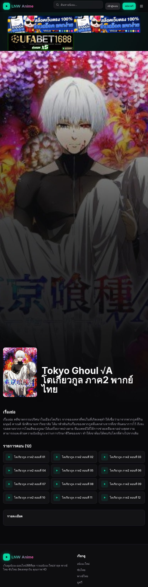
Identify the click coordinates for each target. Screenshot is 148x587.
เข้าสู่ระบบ (113, 6)
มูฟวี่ (79, 582)
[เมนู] (141, 6)
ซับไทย (81, 570)
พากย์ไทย (82, 576)
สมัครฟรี (129, 6)
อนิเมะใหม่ (83, 563)
